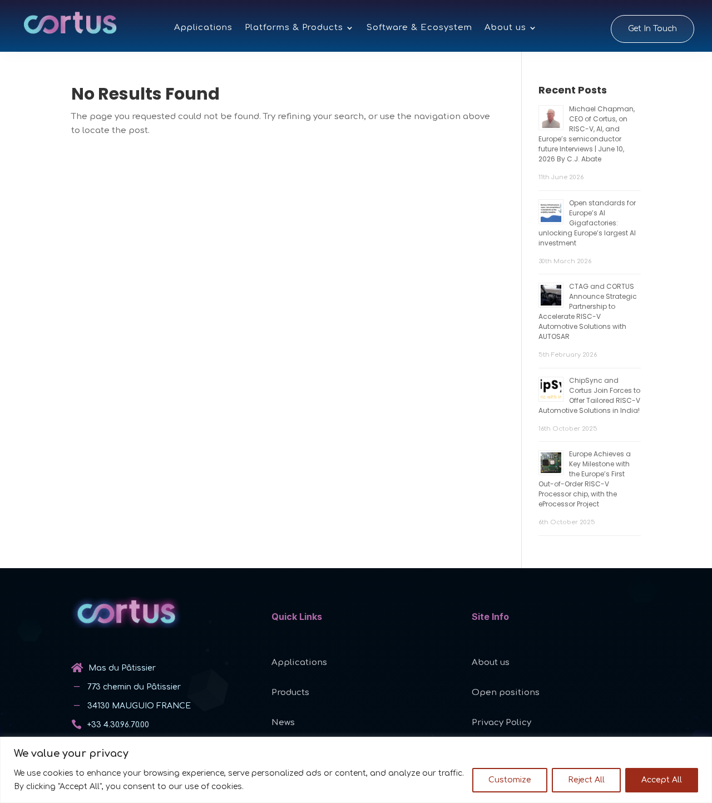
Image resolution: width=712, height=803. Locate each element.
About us (505, 28)
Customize (509, 780)
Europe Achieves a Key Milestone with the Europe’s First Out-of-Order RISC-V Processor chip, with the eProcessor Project (584, 479)
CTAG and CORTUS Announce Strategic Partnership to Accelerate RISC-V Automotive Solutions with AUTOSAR (587, 311)
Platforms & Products (294, 28)
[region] (356, 770)
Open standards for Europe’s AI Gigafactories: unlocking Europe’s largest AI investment (587, 223)
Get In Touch (652, 28)
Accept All (661, 780)
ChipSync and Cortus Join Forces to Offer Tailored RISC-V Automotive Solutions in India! (589, 395)
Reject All (586, 780)
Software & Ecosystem (419, 28)
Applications (203, 28)
